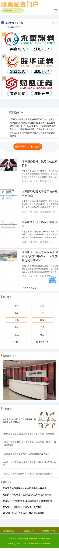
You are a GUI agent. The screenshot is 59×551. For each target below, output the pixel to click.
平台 (17, 305)
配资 (17, 312)
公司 (42, 312)
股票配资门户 (9, 530)
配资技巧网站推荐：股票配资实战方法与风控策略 (27, 494)
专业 (42, 334)
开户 (42, 327)
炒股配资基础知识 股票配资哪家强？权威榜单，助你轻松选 (19, 420)
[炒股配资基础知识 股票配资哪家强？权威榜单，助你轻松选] (47, 420)
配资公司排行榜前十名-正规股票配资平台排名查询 (27, 500)
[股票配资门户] (20, 4)
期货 (17, 327)
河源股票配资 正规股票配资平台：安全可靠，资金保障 (29, 433)
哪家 (42, 320)
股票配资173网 (48, 530)
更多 (53, 22)
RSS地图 (36, 538)
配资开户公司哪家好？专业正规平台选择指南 (25, 488)
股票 (17, 320)
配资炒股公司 (42, 341)
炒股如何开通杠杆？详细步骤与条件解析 (22, 506)
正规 (17, 334)
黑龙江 (17, 341)
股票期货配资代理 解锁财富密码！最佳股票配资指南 (28, 473)
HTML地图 (45, 538)
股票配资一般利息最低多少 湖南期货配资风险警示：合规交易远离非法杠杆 (40, 256)
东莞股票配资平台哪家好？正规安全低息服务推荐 (27, 453)
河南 (42, 305)
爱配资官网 (29, 530)
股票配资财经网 (36, 543)
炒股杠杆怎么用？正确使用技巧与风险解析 (23, 513)
